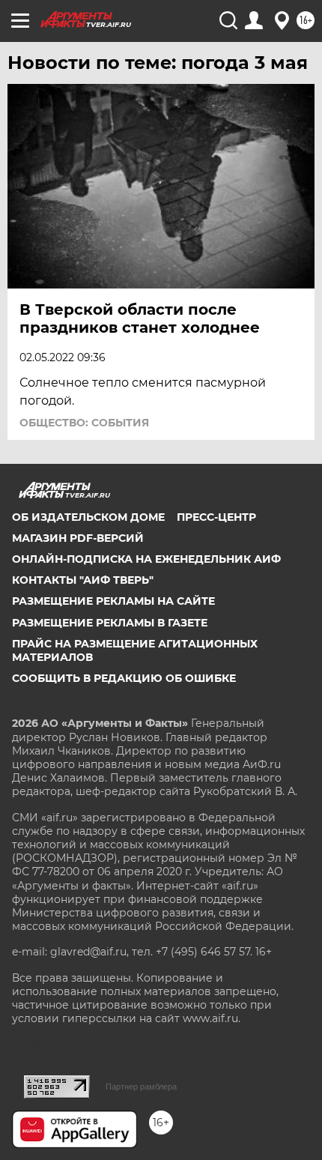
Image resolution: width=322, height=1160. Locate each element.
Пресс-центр (216, 517)
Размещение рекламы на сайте (113, 601)
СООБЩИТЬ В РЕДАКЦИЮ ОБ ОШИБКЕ (124, 678)
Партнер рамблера (141, 1086)
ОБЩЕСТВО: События (84, 422)
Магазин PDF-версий (78, 538)
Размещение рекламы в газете (109, 622)
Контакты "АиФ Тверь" (83, 580)
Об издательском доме (88, 517)
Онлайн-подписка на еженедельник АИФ (146, 559)
